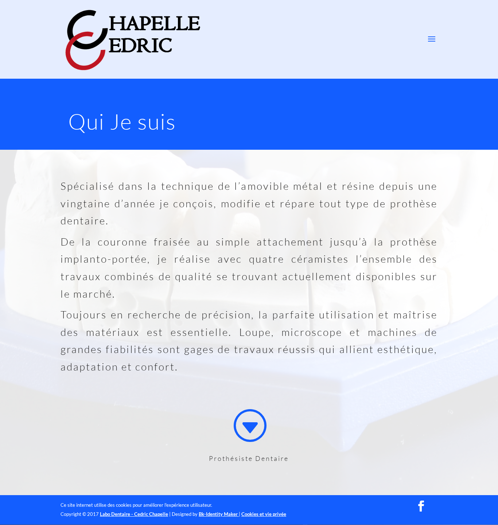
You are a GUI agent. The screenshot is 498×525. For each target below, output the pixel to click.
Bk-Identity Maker (219, 514)
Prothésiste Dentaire (249, 458)
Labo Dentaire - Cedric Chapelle (134, 514)
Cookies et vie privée (263, 514)
